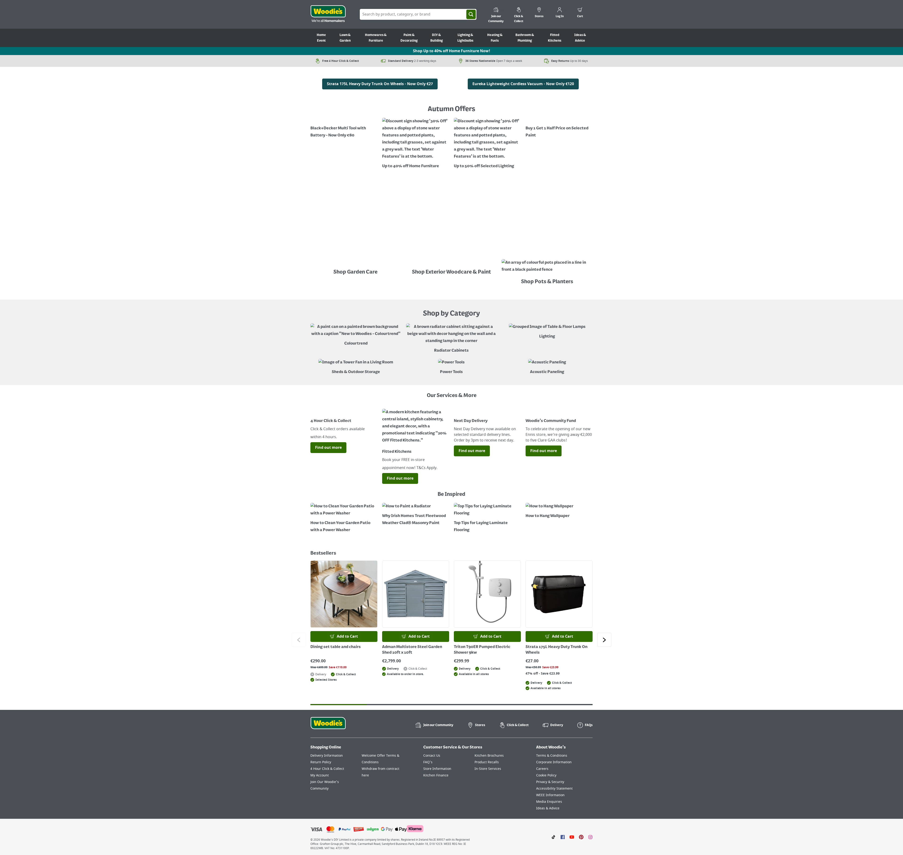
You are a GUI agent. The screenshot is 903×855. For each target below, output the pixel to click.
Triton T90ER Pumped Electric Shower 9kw (482, 650)
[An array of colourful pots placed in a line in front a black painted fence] (547, 267)
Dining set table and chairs (335, 647)
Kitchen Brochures (489, 755)
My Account (319, 775)
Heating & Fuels (495, 38)
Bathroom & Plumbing (524, 38)
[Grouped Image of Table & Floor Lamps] (547, 331)
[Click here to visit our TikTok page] (553, 837)
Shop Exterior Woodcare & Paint (451, 272)
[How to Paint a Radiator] (415, 515)
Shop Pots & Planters (547, 282)
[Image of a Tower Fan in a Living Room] (355, 367)
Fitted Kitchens (554, 38)
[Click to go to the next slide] (604, 640)
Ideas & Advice (580, 38)
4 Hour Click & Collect (327, 768)
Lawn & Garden (345, 38)
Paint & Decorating (409, 38)
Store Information (437, 768)
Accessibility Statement (554, 788)
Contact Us (431, 755)
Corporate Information (554, 762)
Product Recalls (487, 762)
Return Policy (320, 762)
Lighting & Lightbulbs (465, 38)
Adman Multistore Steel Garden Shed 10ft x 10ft (412, 650)
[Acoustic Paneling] (547, 367)
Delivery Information (326, 755)
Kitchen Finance (435, 775)
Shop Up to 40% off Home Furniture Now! (451, 51)
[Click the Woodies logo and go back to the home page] (328, 14)
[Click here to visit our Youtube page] (572, 837)
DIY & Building (436, 38)
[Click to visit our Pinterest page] (581, 837)
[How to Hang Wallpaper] (559, 511)
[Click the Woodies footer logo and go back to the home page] (328, 726)
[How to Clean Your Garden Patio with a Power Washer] (343, 518)
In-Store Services (488, 768)
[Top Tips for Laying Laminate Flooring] (487, 518)
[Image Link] (379, 75)
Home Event (321, 38)
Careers (542, 768)
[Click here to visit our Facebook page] (562, 837)
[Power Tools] (451, 367)
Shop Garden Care (355, 272)
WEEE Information (550, 795)
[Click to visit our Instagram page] (590, 837)
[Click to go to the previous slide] (299, 640)
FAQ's (427, 762)
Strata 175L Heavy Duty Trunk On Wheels (556, 650)
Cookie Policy (546, 775)
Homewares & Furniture (376, 38)
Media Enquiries (549, 801)
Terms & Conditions (551, 755)
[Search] (471, 14)
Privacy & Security (550, 781)
